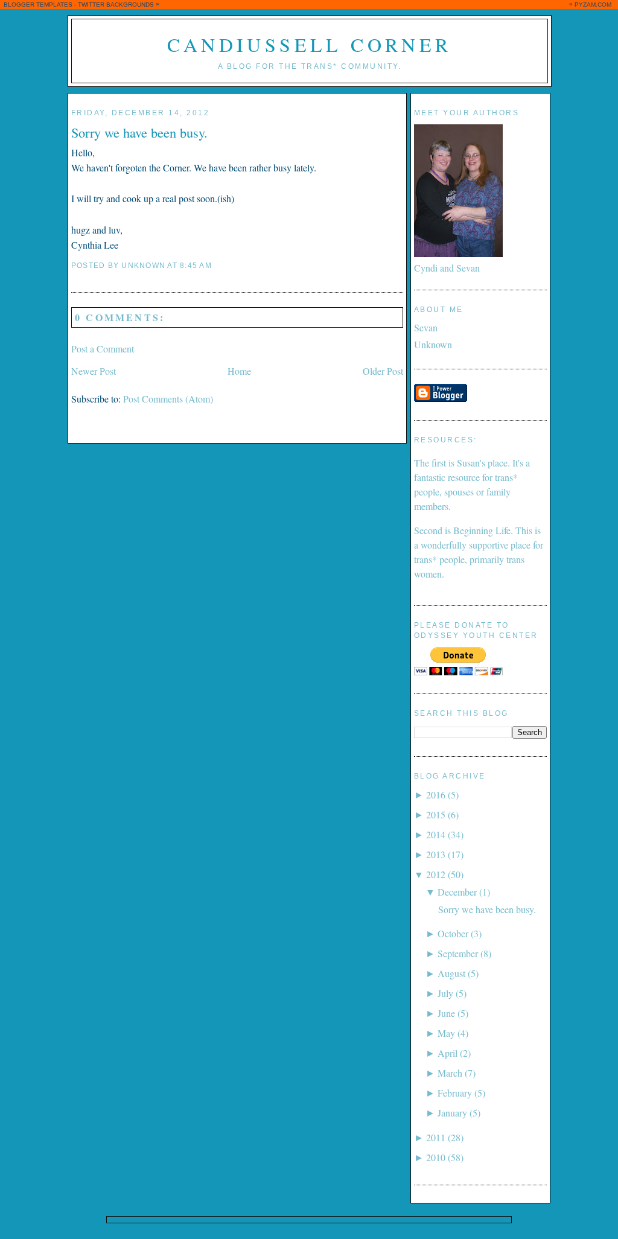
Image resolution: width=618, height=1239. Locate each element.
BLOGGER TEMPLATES (38, 4)
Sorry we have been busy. (139, 132)
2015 (435, 814)
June (446, 1013)
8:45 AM (196, 265)
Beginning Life (482, 530)
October (453, 933)
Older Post (383, 371)
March (450, 1072)
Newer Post (93, 371)
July (445, 993)
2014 (435, 834)
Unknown (433, 344)
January (452, 1112)
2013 (435, 854)
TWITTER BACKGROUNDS (116, 4)
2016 (435, 794)
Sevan (426, 327)
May (446, 1033)
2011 (435, 1137)
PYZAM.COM (593, 4)
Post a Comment (102, 348)
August (451, 973)
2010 (435, 1157)
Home (239, 371)
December (457, 891)
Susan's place (482, 462)
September (458, 953)
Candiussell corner (309, 44)
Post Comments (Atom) (168, 398)
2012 (435, 874)
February (455, 1092)
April (447, 1052)
